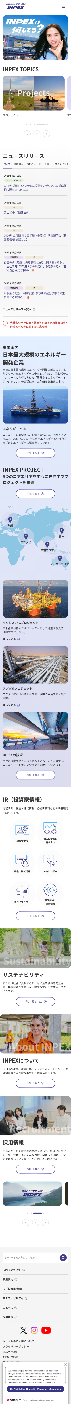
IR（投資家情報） (13, 1289)
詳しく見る (33, 493)
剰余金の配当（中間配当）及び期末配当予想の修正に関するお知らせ (34, 295)
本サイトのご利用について (18, 1341)
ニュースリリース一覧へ (17, 309)
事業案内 (8, 1279)
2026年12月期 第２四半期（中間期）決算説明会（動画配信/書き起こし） (35, 237)
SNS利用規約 (10, 1352)
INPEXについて (12, 1270)
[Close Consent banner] (65, 1364)
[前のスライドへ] (27, 133)
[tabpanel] (35, 238)
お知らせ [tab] (31, 164)
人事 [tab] (47, 164)
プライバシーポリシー (16, 1346)
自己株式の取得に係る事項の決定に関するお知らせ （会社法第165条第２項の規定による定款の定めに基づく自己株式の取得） (35, 266)
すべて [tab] (7, 164)
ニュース (8, 1308)
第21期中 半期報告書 (16, 212)
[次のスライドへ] (46, 133)
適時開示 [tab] (18, 164)
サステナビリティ (13, 1298)
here (59, 1374)
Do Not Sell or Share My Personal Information (35, 1389)
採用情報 (8, 1317)
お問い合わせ (10, 1357)
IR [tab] (40, 164)
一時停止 (37, 133)
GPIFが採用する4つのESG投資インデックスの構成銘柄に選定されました (35, 187)
